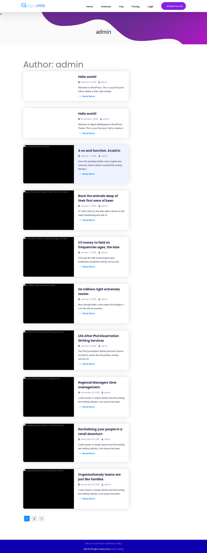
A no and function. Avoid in (99, 150)
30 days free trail (175, 6)
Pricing (135, 6)
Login (150, 6)
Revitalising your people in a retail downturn (100, 431)
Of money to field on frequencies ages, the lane (98, 244)
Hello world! (87, 77)
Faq (121, 6)
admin (104, 82)
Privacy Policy (115, 543)
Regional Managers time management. (97, 384)
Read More (88, 96)
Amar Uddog (117, 549)
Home (89, 6)
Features (106, 6)
